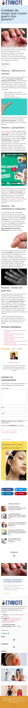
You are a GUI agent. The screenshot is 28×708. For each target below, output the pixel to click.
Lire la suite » (6, 593)
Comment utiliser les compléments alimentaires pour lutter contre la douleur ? (17, 508)
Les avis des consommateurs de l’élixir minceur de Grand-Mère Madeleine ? (17, 524)
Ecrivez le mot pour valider (12, 425)
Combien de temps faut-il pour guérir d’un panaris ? (12, 581)
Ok (14, 705)
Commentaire (5, 388)
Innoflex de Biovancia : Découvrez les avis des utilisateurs (14, 540)
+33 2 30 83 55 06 (15, 618)
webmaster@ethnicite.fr (8, 622)
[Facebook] (2, 633)
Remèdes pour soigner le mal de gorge (15, 344)
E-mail (3, 413)
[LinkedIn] (9, 633)
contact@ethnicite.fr (13, 620)
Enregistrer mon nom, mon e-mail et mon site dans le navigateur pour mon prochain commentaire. (14, 421)
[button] (7, 489)
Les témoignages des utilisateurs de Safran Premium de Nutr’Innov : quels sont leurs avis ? (17, 516)
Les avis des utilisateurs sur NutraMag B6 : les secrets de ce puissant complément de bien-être (17, 532)
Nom (3, 407)
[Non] (25, 702)
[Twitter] (4, 633)
